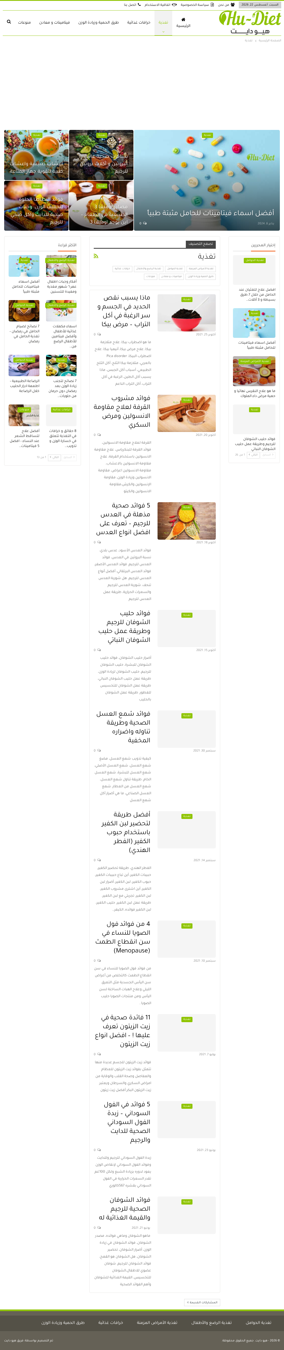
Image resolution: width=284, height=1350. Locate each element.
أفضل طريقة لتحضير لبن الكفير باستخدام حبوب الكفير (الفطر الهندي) (126, 833)
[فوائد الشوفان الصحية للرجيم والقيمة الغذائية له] (187, 1215)
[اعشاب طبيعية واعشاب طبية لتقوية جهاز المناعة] (36, 155)
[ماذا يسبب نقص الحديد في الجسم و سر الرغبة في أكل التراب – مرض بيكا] (187, 312)
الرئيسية (183, 26)
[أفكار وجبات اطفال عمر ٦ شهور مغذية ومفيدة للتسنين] (61, 265)
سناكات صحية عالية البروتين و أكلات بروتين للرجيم (104, 164)
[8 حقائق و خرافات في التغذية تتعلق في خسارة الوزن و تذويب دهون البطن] (61, 415)
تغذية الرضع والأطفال (148, 269)
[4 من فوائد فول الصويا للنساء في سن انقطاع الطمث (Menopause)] (187, 939)
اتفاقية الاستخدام (157, 5)
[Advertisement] (142, 85)
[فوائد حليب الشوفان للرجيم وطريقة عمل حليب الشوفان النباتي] (187, 628)
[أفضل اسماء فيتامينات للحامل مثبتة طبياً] (206, 180)
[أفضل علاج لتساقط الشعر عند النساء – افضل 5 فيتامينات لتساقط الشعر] (24, 415)
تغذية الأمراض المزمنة (201, 269)
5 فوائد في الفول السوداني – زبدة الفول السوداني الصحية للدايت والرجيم (127, 1123)
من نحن (223, 5)
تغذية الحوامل (175, 269)
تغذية (163, 23)
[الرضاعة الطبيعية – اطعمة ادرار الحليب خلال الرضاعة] (24, 365)
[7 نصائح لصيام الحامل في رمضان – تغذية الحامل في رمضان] (24, 310)
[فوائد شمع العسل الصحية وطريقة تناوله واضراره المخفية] (187, 729)
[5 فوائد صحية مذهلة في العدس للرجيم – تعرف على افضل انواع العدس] (187, 520)
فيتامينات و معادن (54, 23)
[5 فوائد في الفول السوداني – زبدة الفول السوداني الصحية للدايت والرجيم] (187, 1119)
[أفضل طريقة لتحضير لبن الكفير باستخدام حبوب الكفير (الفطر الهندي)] (187, 829)
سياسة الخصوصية (195, 5)
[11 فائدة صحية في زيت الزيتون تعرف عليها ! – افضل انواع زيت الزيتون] (187, 1032)
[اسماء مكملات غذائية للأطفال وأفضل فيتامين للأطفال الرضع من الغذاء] (61, 310)
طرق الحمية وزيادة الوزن (98, 23)
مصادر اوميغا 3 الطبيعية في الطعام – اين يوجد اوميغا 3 (104, 215)
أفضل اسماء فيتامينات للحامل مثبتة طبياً (210, 214)
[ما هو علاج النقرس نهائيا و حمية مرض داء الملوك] (254, 371)
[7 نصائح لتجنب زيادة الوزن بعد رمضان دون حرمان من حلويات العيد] (61, 365)
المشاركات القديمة (203, 1302)
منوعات (24, 23)
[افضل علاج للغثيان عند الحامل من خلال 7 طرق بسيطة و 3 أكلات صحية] (254, 270)
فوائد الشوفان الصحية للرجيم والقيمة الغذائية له (124, 1209)
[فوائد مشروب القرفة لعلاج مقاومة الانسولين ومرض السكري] (187, 413)
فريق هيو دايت (13, 1341)
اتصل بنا (130, 5)
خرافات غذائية (138, 23)
